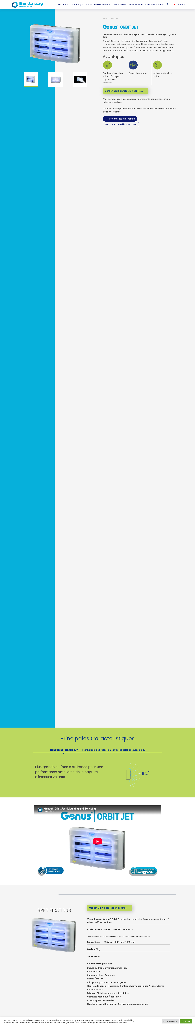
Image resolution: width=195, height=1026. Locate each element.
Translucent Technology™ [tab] (64, 749)
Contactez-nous (154, 4)
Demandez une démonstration (121, 124)
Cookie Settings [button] (170, 1021)
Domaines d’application (98, 4)
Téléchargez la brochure (122, 118)
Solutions (63, 4)
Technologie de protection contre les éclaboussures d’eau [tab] (113, 749)
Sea (168, 5)
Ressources (120, 4)
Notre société (135, 4)
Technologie (77, 4)
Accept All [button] (185, 1021)
